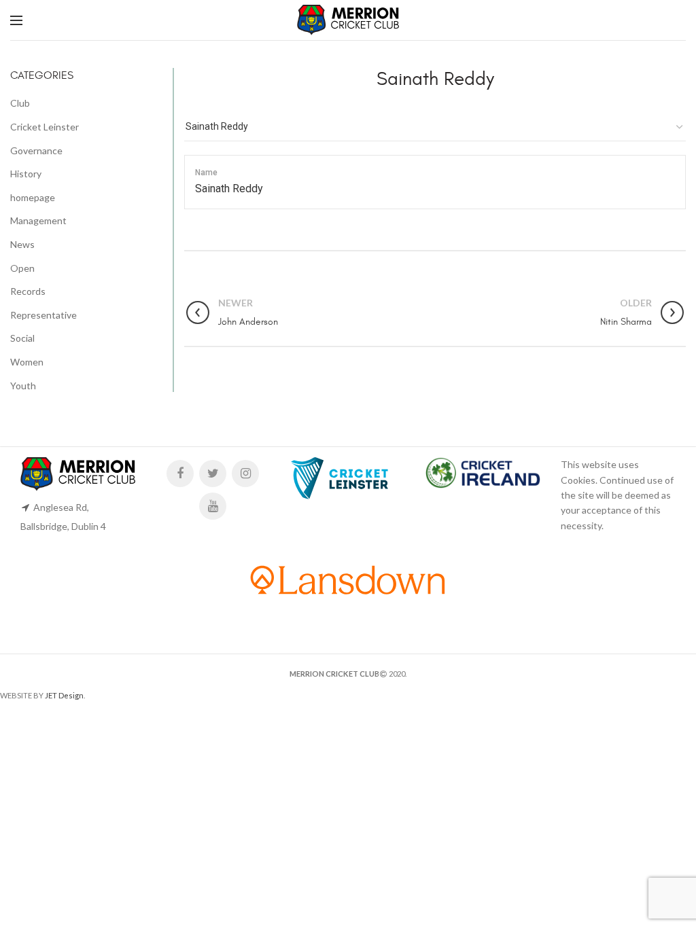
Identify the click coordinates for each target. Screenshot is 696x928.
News (22, 244)
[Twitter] (212, 473)
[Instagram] (245, 473)
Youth (23, 385)
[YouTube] (212, 506)
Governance (36, 150)
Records (28, 291)
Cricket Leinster (44, 126)
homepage (32, 197)
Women (27, 362)
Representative (43, 315)
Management (38, 220)
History (25, 173)
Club (20, 103)
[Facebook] (180, 473)
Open (22, 268)
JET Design (64, 695)
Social (22, 338)
